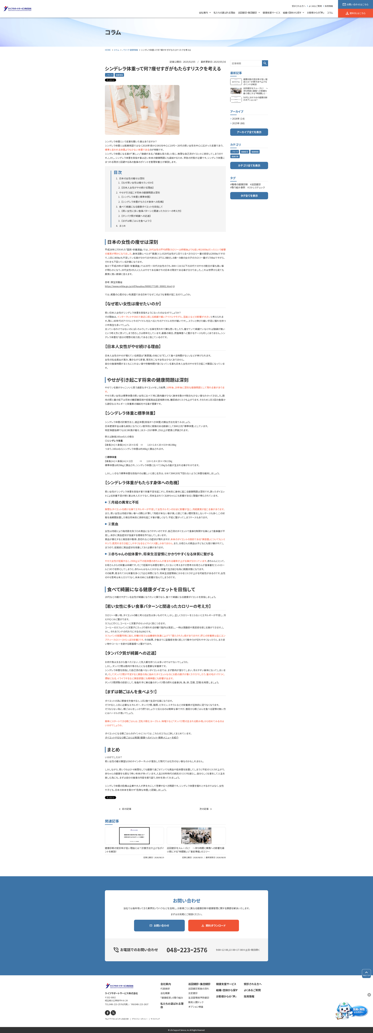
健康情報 (119, 75)
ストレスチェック (257, 187)
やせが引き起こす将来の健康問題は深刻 (139, 192)
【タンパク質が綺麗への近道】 (136, 216)
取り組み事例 (238, 187)
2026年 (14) (238, 118)
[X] (113, 1012)
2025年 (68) (238, 123)
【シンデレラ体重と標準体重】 (136, 196)
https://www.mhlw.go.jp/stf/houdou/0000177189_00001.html (138, 286)
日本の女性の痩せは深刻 (131, 178)
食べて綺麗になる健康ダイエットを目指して (141, 206)
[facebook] (107, 1012)
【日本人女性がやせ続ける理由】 (138, 187)
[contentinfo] (186, 1004)
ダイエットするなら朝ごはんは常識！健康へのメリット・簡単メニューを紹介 (141, 737)
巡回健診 (256, 184)
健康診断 (235, 156)
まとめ (122, 225)
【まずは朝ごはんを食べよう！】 (136, 220)
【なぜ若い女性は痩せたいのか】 (137, 182)
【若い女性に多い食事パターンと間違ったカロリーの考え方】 (151, 211)
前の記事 (126, 809)
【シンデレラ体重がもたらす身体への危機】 (143, 201)
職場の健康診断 (240, 184)
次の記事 (204, 809)
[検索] (265, 63)
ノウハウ (109, 75)
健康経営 (244, 151)
